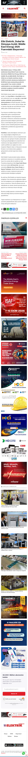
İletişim (16, 736)
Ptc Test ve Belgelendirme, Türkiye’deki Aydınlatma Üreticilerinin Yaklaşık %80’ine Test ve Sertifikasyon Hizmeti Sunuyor (14, 57)
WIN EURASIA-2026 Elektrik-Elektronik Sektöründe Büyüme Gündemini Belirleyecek (14, 245)
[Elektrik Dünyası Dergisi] (12, 8)
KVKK (11, 733)
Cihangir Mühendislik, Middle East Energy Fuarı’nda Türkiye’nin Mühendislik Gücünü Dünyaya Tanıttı (21, 256)
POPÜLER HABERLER (9, 486)
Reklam (9, 736)
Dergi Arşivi (19, 733)
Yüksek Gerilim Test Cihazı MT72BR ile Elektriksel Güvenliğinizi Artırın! (6, 256)
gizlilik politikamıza (14, 703)
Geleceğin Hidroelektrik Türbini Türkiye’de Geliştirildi (13, 570)
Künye (5, 733)
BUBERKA (3, 753)
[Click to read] (14, 228)
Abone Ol (14, 693)
